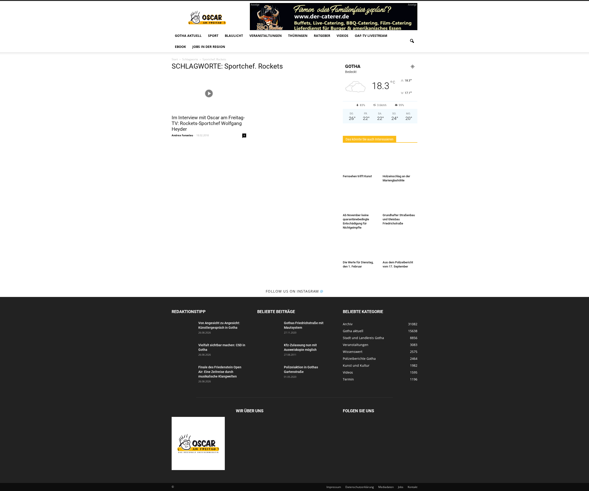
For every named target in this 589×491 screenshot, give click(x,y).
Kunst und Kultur (356, 365)
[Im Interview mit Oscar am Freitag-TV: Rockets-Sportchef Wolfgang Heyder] (209, 93)
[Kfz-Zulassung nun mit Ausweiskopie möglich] (268, 351)
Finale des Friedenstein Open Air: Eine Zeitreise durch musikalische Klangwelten (219, 371)
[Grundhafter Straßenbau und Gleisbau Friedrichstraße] (400, 200)
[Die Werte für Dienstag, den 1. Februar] (360, 247)
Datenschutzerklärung (359, 487)
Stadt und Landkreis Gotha (363, 338)
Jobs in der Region (208, 46)
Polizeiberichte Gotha (359, 358)
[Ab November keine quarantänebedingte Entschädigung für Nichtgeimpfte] (360, 200)
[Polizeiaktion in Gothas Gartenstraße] (268, 373)
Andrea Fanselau (182, 135)
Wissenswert (352, 351)
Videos (342, 35)
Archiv (347, 324)
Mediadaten (386, 487)
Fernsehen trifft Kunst (357, 176)
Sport (213, 35)
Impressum (333, 487)
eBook (180, 46)
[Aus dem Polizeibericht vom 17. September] (400, 247)
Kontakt (412, 487)
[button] (411, 41)
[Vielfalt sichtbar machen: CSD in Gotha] (183, 351)
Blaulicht (234, 35)
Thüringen (297, 35)
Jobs (400, 487)
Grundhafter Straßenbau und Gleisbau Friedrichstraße (399, 219)
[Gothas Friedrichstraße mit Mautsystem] (268, 329)
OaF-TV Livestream (371, 35)
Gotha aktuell (188, 35)
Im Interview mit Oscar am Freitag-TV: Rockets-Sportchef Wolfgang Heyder (208, 123)
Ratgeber (322, 35)
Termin (348, 379)
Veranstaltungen (265, 35)
